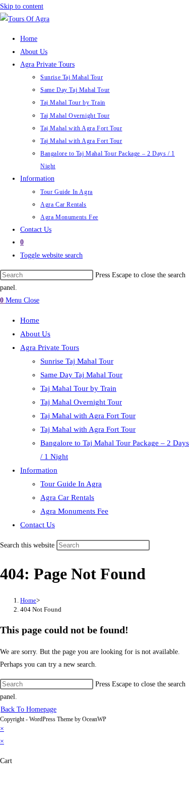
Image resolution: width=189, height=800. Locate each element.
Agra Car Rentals (67, 497)
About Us (35, 334)
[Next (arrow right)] (12, 794)
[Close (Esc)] (30, 781)
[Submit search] (155, 546)
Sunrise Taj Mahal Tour (76, 361)
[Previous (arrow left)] (3, 794)
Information (38, 470)
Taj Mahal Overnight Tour (81, 402)
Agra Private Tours (49, 347)
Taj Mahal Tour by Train (78, 388)
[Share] (21, 781)
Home (29, 320)
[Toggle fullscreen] (12, 781)
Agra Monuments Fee (74, 511)
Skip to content (21, 6)
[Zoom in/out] (3, 781)
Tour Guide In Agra (71, 484)
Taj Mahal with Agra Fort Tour (88, 416)
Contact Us (37, 525)
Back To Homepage (28, 709)
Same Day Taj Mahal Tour (81, 375)
